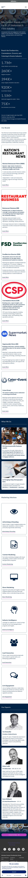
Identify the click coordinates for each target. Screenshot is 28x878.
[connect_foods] (4, 849)
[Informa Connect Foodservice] (9, 849)
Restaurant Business (5, 861)
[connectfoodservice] (14, 849)
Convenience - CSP (13, 861)
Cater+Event (21, 857)
